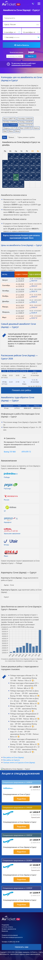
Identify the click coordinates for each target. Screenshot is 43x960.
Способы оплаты (7, 927)
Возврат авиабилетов (9, 929)
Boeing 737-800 (10, 452)
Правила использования (10, 935)
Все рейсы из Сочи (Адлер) (13, 757)
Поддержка (5, 925)
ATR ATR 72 (26, 452)
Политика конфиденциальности (12, 937)
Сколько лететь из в (19, 762)
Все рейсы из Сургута (11, 760)
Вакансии (5, 931)
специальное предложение (21, 65)
